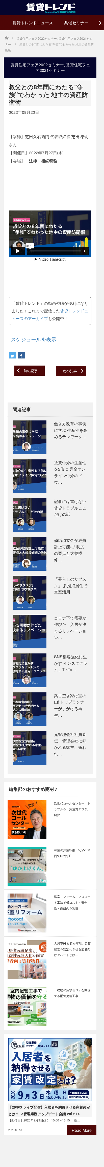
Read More (82, 1130)
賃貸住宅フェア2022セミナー (37, 65)
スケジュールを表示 (33, 339)
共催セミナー (76, 23)
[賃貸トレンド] (52, 7)
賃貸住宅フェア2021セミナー (63, 67)
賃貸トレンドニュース (33, 23)
